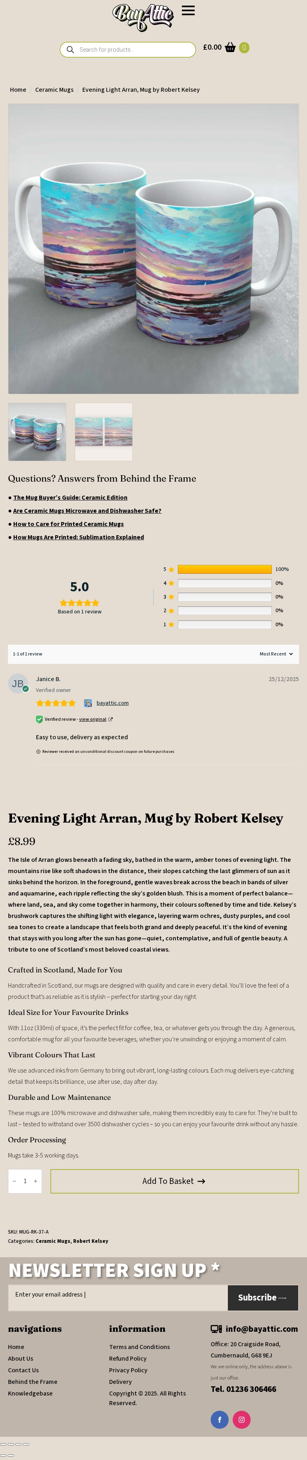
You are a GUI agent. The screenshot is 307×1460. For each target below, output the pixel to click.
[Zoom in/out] (3, 1444)
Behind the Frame (33, 1381)
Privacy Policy (128, 1370)
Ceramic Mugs (54, 89)
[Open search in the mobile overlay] (128, 49)
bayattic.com (113, 703)
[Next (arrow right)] (11, 1455)
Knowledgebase (30, 1393)
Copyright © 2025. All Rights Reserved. (147, 1398)
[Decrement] (14, 1181)
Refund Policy (128, 1358)
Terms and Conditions (139, 1347)
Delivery (120, 1381)
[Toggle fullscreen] (11, 1444)
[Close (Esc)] (26, 1444)
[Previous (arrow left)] (3, 1455)
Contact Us (23, 1370)
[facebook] (220, 1420)
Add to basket (168, 1181)
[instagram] (242, 1420)
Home (18, 89)
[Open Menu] (188, 10)
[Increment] (35, 1181)
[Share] (18, 1444)
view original (92, 719)
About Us (20, 1358)
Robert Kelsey (90, 1241)
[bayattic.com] (89, 703)
